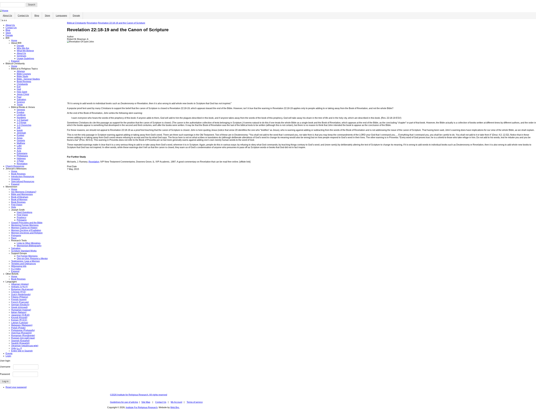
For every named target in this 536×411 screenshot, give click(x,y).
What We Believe (25, 51)
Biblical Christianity (76, 23)
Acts (19, 151)
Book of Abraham (19, 197)
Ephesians (22, 153)
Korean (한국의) (19, 320)
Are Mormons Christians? (23, 192)
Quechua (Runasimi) (21, 333)
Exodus (20, 112)
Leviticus (21, 115)
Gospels (21, 140)
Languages (61, 15)
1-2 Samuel (22, 120)
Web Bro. (175, 407)
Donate (76, 15)
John (19, 148)
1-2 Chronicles (24, 125)
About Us (7, 15)
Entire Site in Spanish (22, 351)
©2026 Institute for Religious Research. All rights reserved (138, 395)
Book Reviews (24, 81)
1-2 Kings (21, 122)
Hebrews (21, 158)
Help (13, 207)
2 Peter (20, 161)
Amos (19, 138)
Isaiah (20, 130)
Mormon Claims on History (24, 227)
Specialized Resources (22, 181)
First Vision (16, 204)
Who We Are (23, 48)
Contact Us (23, 15)
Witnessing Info (18, 266)
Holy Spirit (22, 92)
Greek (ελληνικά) (19, 307)
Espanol (15, 61)
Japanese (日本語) (20, 315)
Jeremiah (21, 133)
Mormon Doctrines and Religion (27, 233)
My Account (176, 402)
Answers (15, 179)
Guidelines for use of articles (124, 402)
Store (47, 15)
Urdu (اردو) (16, 348)
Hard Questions (24, 212)
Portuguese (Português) (23, 330)
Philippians (22, 156)
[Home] (4, 10)
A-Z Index (16, 269)
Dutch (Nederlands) (21, 294)
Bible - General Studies (28, 79)
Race (13, 238)
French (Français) (20, 302)
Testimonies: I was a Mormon (25, 261)
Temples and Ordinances (23, 263)
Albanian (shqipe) (20, 284)
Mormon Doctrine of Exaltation (26, 230)
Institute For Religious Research (142, 407)
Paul (19, 97)
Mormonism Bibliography (29, 245)
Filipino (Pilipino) (19, 297)
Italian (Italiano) (18, 312)
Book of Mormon (19, 199)
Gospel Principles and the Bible (26, 222)
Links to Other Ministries (28, 243)
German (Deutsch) (20, 304)
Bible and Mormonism (22, 194)
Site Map (145, 402)
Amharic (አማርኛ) (19, 286)
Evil (19, 86)
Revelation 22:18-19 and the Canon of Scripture (121, 23)
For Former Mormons (27, 256)
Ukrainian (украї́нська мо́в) (24, 345)
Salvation (21, 99)
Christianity (22, 84)
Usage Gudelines (25, 58)
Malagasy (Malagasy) (21, 325)
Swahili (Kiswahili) (20, 343)
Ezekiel (20, 135)
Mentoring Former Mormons (25, 225)
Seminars (21, 56)
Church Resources (15, 166)
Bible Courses (24, 74)
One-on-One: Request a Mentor (32, 258)
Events (9, 353)
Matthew (21, 143)
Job (18, 127)
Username (5, 367)
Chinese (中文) (18, 292)
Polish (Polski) (18, 328)
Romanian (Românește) (23, 335)
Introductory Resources (22, 176)
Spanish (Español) (20, 340)
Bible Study (22, 76)
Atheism (21, 71)
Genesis (21, 110)
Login (8, 356)
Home (14, 40)
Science (21, 102)
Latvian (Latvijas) (19, 322)
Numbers (21, 117)
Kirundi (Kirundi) (19, 317)
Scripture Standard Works (24, 251)
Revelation (22, 163)
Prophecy (21, 217)
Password (5, 374)
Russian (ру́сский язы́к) (23, 338)
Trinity (20, 104)
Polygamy (22, 220)
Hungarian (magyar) (21, 310)
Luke (19, 145)
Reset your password (16, 387)
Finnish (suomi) (19, 299)
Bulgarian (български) (22, 289)
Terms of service (195, 402)
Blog (36, 15)
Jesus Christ (23, 94)
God (19, 89)
